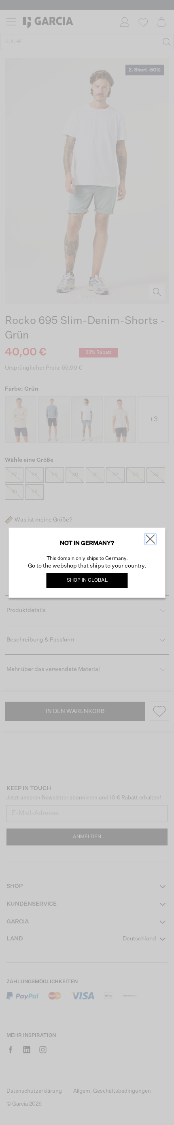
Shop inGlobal (87, 580)
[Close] (150, 539)
